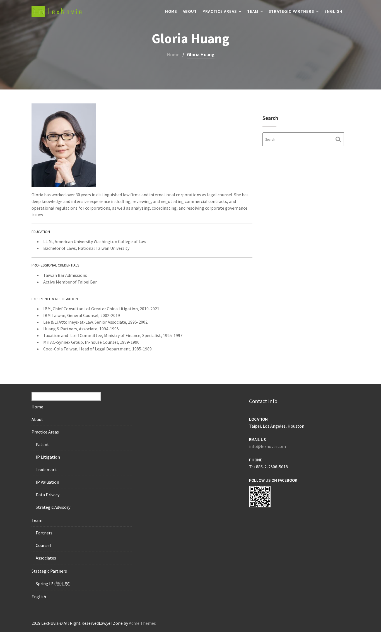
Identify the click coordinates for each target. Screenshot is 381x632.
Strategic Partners (291, 11)
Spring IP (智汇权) (53, 583)
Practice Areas (219, 11)
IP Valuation (47, 482)
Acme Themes (142, 623)
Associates (46, 558)
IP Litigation (48, 457)
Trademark (46, 469)
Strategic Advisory (53, 507)
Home (171, 11)
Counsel (43, 545)
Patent (42, 444)
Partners (44, 533)
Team (252, 11)
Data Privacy (47, 494)
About (190, 11)
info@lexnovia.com (267, 446)
